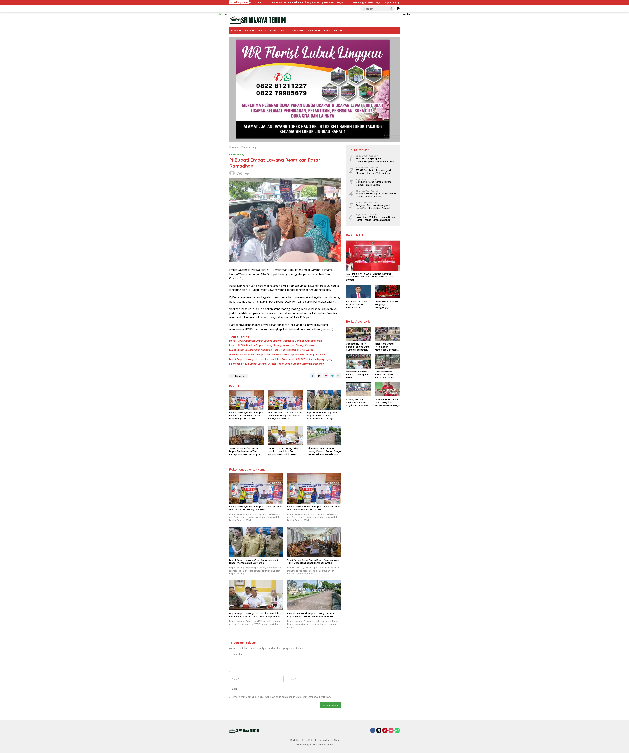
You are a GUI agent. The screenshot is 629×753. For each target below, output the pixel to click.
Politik (273, 30)
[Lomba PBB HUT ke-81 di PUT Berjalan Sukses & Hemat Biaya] (387, 389)
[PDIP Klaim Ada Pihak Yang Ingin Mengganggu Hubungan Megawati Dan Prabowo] (387, 291)
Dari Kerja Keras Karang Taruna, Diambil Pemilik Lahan (374, 183)
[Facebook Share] (312, 375)
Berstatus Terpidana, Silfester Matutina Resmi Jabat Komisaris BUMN (357, 304)
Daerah (262, 30)
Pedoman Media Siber (327, 740)
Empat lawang (236, 154)
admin (239, 172)
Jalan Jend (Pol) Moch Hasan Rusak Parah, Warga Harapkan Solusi (375, 218)
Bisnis (327, 30)
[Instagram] (391, 731)
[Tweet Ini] (319, 375)
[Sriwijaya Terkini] (258, 19)
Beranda (236, 30)
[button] (391, 8)
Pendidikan (298, 30)
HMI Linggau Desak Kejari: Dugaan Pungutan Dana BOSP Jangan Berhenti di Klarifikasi (342, 2)
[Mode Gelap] (398, 8)
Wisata (338, 30)
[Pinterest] (385, 731)
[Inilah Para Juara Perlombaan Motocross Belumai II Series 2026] (387, 334)
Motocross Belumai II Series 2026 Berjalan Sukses (357, 374)
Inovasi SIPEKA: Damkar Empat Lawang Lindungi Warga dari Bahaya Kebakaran (273, 345)
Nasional (249, 30)
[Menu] (231, 8)
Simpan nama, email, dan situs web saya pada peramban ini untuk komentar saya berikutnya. (281, 696)
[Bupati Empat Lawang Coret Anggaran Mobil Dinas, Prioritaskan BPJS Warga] (324, 399)
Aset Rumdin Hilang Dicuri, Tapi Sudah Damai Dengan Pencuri (376, 195)
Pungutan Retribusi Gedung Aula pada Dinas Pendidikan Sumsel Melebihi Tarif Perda (373, 207)
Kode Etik (307, 740)
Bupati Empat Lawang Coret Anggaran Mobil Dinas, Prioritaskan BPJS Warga (271, 349)
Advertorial (314, 30)
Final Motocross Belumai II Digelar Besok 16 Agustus (384, 374)
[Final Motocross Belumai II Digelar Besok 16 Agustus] (387, 361)
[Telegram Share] (332, 375)
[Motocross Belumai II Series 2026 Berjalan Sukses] (358, 361)
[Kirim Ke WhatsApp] (338, 375)
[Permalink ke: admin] (232, 172)
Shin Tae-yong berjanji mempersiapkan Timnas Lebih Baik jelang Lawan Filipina (375, 160)
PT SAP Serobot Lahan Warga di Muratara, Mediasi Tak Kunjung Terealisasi (373, 172)
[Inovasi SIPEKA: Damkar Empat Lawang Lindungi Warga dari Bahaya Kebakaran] (285, 399)
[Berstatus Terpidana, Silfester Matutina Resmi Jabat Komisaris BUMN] (358, 291)
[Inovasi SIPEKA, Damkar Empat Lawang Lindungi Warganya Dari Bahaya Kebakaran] (246, 399)
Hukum (284, 30)
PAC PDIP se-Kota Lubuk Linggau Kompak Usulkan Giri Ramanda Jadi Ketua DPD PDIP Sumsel (369, 276)
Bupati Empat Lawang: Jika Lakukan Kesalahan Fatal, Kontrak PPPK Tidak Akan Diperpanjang (280, 359)
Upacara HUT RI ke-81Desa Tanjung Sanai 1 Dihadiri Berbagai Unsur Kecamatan (358, 346)
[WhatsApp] (397, 731)
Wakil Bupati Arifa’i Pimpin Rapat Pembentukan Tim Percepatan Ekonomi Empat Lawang (277, 354)
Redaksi (294, 740)
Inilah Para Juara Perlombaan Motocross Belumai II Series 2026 (386, 346)
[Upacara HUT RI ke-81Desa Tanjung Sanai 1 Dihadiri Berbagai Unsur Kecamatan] (358, 334)
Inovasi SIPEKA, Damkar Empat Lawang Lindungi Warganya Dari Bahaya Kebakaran (275, 340)
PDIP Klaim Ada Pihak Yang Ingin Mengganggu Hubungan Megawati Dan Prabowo (386, 304)
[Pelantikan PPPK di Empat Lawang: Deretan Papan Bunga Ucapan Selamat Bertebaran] (324, 435)
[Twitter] (378, 731)
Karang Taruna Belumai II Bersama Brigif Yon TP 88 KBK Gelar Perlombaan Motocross (357, 402)
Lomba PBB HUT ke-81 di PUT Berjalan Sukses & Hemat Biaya (387, 402)
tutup (224, 14)
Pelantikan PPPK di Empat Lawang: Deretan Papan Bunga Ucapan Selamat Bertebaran (276, 363)
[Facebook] (372, 731)
